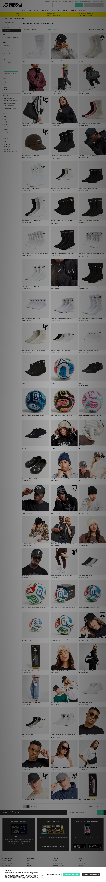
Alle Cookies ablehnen (53, 874)
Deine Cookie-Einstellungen (90, 874)
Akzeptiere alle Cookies (71, 874)
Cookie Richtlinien (25, 879)
